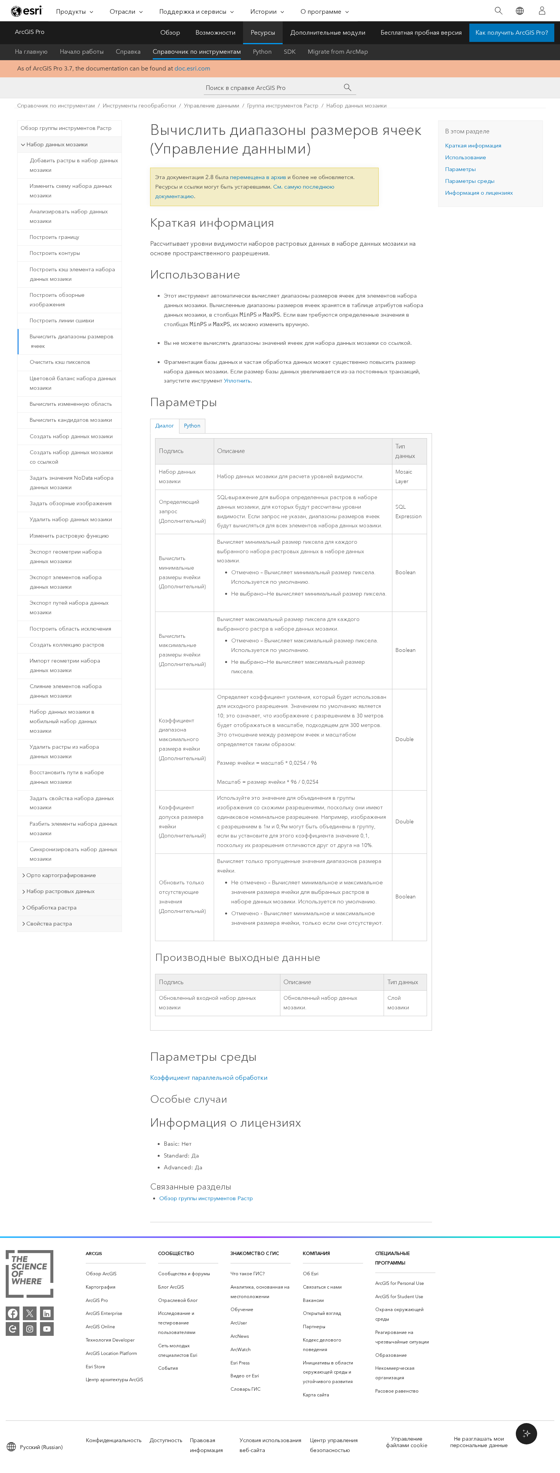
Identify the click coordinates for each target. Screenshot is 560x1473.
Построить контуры (55, 253)
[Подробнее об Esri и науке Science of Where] (29, 1275)
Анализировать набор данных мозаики (69, 216)
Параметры (460, 169)
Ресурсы (263, 32)
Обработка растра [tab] (51, 907)
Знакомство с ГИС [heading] (254, 1253)
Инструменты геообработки (139, 105)
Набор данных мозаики (356, 105)
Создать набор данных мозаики (71, 436)
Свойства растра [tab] (49, 923)
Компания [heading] (316, 1253)
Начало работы (82, 51)
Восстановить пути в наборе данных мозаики (67, 777)
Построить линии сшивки (62, 320)
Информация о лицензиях (479, 192)
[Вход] (542, 11)
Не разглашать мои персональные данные (479, 1442)
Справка (128, 51)
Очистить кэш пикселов (60, 362)
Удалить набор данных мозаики (71, 519)
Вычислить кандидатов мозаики (71, 420)
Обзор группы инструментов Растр (66, 128)
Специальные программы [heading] (392, 1258)
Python (262, 51)
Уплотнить (237, 380)
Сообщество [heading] (176, 1253)
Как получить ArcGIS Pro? (511, 32)
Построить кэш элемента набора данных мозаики (72, 274)
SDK (290, 51)
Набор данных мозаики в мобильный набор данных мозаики (63, 721)
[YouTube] (47, 1329)
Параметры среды (469, 181)
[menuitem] (116, 1274)
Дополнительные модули (327, 32)
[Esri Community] (12, 1329)
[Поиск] (498, 10)
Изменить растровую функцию (69, 536)
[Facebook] (12, 1313)
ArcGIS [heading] (94, 1253)
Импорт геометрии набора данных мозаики (65, 666)
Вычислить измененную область (71, 404)
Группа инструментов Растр (282, 105)
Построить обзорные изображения (57, 300)
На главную (31, 51)
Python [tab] (192, 426)
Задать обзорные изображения (71, 503)
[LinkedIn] (47, 1313)
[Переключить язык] (519, 10)
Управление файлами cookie (406, 1442)
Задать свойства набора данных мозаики (72, 803)
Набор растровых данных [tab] (60, 891)
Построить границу (54, 237)
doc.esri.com (192, 68)
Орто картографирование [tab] (61, 875)
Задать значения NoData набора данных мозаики (72, 483)
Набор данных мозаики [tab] (57, 144)
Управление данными (211, 105)
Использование (465, 157)
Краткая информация (473, 145)
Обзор (170, 32)
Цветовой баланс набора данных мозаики (73, 383)
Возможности (215, 32)
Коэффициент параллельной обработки (208, 1077)
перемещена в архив (258, 177)
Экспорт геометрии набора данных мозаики (66, 557)
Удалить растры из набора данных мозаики (64, 752)
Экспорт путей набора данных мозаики (69, 608)
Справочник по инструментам (197, 51)
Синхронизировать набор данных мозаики (73, 854)
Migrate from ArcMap (338, 51)
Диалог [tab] (164, 426)
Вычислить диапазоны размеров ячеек (72, 341)
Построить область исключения (70, 629)
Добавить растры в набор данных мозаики (74, 165)
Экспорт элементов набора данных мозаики (66, 582)
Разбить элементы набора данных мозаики (73, 829)
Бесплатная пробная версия (421, 32)
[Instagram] (30, 1329)
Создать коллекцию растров (67, 645)
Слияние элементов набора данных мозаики (66, 691)
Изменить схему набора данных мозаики (71, 191)
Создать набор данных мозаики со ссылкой (71, 457)
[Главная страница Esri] (27, 11)
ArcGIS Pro (30, 31)
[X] (30, 1313)
